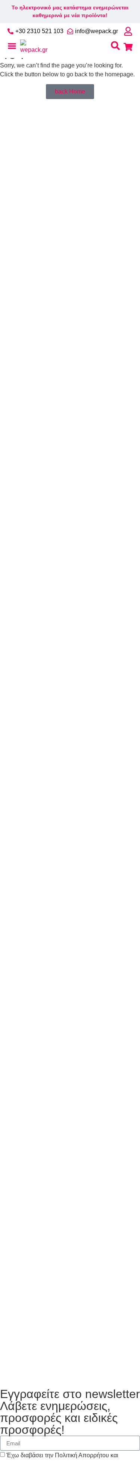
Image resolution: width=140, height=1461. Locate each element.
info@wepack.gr (96, 31)
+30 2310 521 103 (39, 31)
